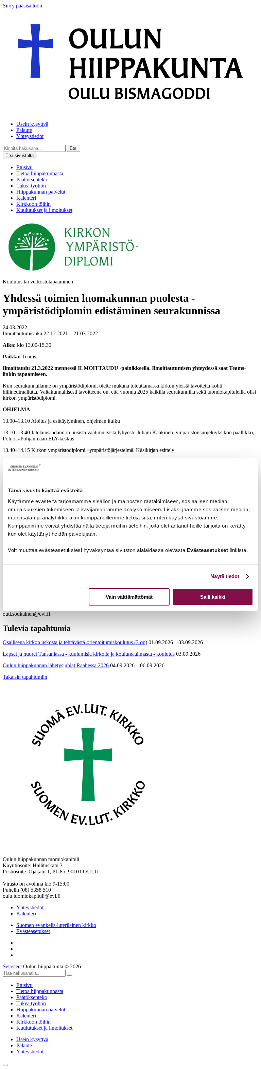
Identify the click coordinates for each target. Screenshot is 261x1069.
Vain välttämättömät (129, 597)
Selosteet (12, 966)
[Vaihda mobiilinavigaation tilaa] (5, 1065)
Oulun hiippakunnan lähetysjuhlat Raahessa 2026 (56, 665)
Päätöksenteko (31, 179)
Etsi (73, 148)
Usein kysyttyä (32, 124)
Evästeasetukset (33, 931)
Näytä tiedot (224, 576)
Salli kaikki (212, 597)
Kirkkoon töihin (33, 204)
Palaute (24, 130)
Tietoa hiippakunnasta (39, 173)
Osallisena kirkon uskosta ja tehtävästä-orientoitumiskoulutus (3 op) (75, 642)
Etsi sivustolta (19, 155)
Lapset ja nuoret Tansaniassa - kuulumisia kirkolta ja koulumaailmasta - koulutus (89, 654)
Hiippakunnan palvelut (40, 192)
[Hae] (69, 975)
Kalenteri (26, 198)
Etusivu (24, 167)
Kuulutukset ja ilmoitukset (44, 210)
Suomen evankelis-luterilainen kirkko (56, 925)
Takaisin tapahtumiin (25, 677)
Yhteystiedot (30, 136)
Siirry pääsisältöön (22, 5)
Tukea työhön (31, 186)
